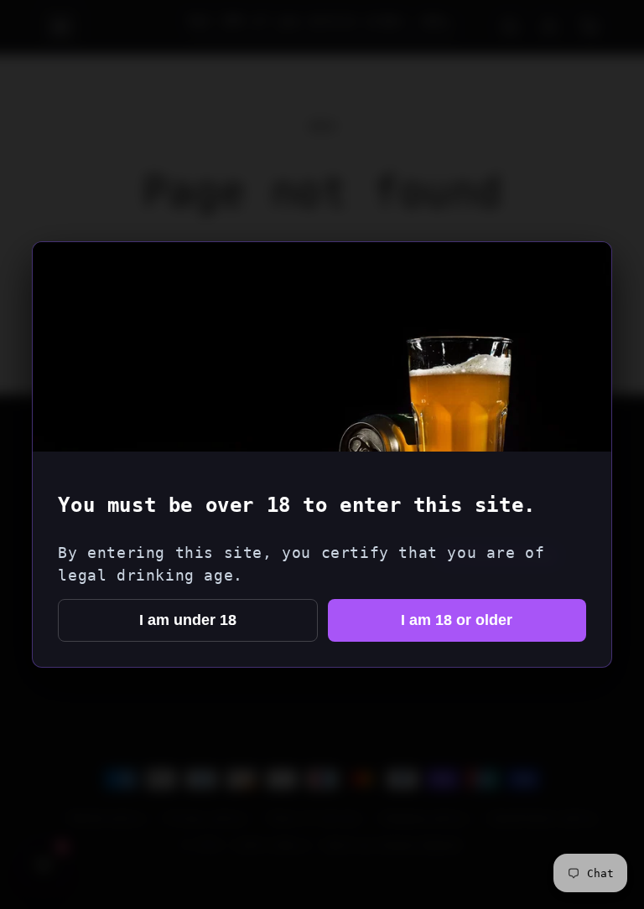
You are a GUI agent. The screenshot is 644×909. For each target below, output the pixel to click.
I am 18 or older (456, 620)
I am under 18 (187, 620)
